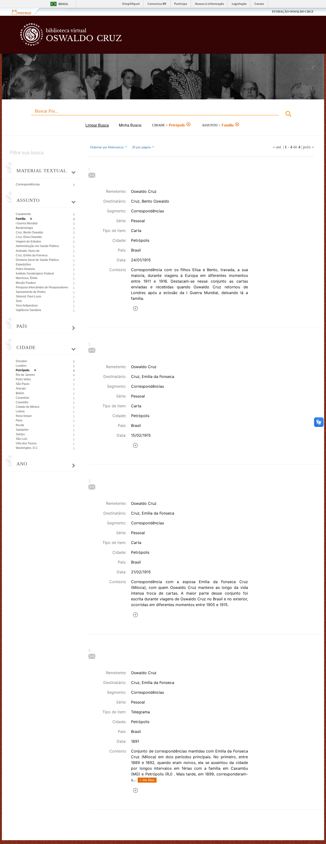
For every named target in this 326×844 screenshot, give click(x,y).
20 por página (142, 147)
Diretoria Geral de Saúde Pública (37, 260)
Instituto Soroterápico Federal (35, 273)
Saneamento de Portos (31, 292)
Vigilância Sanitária (28, 310)
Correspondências (28, 184)
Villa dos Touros (26, 443)
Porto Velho (23, 379)
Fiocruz (24, 12)
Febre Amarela (25, 269)
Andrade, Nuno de (28, 251)
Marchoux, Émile (26, 278)
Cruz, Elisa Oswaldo (29, 237)
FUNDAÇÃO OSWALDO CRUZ (292, 11)
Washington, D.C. (27, 448)
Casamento (23, 214)
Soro (19, 301)
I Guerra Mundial (26, 223)
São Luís (21, 439)
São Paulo (22, 384)
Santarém (22, 429)
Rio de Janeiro (25, 374)
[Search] (288, 114)
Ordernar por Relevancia (106, 147)
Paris (19, 420)
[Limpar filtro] (188, 125)
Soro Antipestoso (27, 305)
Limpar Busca (97, 125)
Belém (20, 393)
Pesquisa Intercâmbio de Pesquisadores (42, 287)
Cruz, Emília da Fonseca (31, 255)
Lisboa (20, 411)
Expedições (23, 264)
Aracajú (21, 388)
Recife (20, 425)
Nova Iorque (24, 416)
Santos (20, 434)
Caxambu (22, 402)
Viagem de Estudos (28, 241)
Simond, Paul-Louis (28, 296)
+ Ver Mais (147, 780)
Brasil (63, 4)
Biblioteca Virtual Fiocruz (141, 37)
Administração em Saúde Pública (37, 246)
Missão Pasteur (26, 283)
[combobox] (163, 114)
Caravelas (22, 397)
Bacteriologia (24, 228)
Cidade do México (27, 407)
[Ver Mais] (135, 309)
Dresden (21, 361)
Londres (21, 365)
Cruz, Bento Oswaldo (29, 232)
